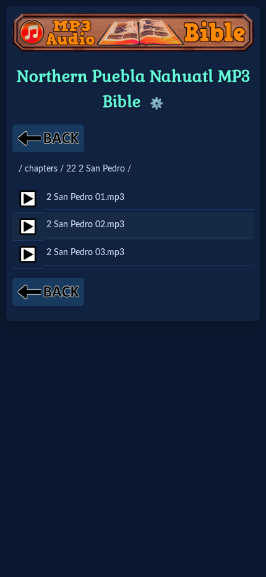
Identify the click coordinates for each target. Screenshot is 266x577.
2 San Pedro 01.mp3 (85, 197)
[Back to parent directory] (48, 138)
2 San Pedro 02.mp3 (85, 224)
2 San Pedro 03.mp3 (85, 252)
